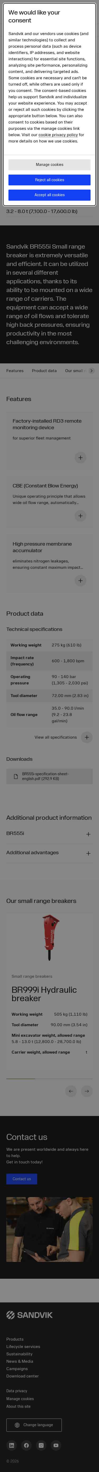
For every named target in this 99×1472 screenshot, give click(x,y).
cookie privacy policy (58, 134)
